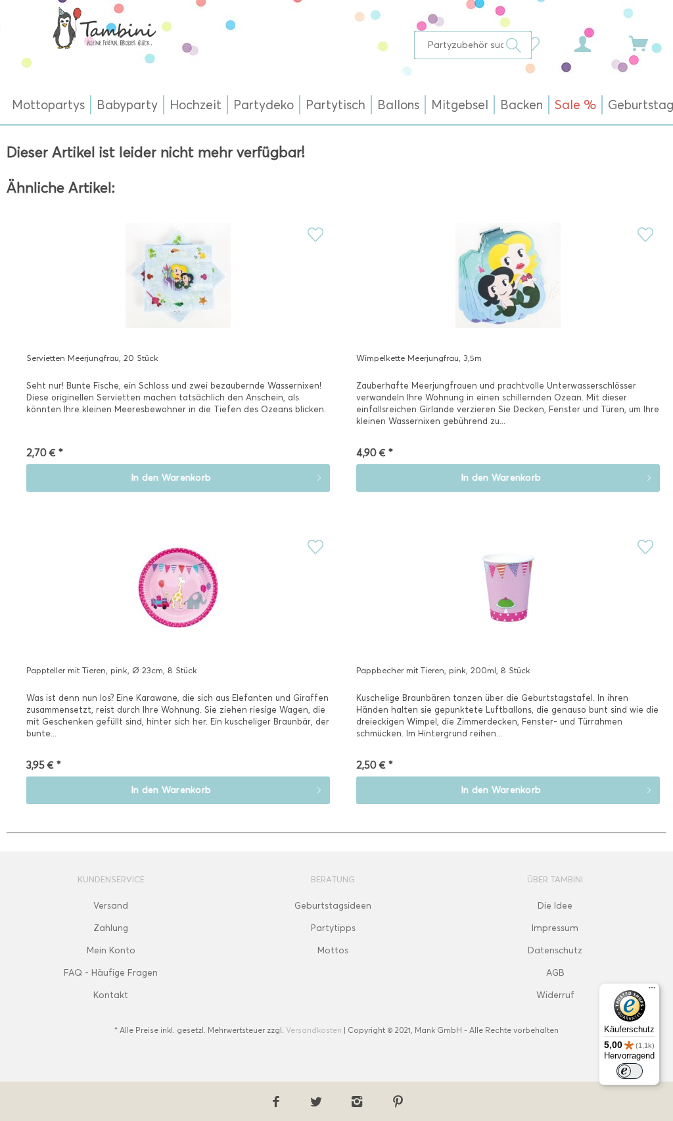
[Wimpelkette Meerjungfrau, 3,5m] (508, 282)
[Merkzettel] (535, 43)
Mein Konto (111, 950)
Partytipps (333, 928)
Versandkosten (314, 1030)
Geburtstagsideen (332, 905)
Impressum (555, 928)
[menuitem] (473, 45)
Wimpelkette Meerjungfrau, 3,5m (419, 357)
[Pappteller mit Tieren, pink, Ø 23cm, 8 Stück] (178, 594)
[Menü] (652, 991)
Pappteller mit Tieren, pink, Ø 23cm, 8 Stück (111, 670)
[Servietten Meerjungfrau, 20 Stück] (178, 282)
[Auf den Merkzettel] (315, 234)
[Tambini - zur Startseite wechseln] (104, 28)
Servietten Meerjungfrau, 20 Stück (92, 357)
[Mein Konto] (595, 43)
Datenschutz (555, 950)
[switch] (629, 1071)
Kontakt (110, 995)
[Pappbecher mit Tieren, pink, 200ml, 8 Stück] (508, 594)
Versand (110, 905)
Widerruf (555, 995)
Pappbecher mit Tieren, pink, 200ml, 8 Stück (443, 670)
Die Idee (555, 905)
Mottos (332, 950)
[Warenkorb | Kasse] (647, 43)
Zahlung (110, 928)
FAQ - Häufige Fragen (111, 972)
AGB (555, 972)
